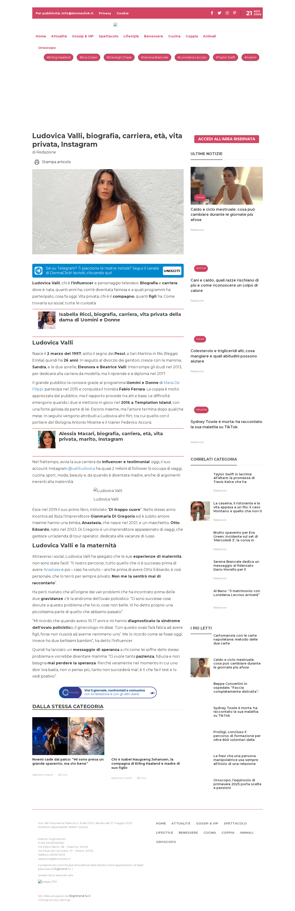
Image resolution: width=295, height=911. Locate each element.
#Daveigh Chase (119, 57)
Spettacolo (108, 36)
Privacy (105, 13)
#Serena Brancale (154, 57)
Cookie (123, 13)
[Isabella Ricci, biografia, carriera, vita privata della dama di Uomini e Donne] (120, 331)
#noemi (250, 57)
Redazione (197, 229)
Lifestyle (131, 36)
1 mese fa (48, 774)
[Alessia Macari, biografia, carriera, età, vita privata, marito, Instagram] (120, 450)
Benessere (153, 36)
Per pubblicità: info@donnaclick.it (64, 13)
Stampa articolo (56, 162)
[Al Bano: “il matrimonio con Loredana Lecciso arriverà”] (238, 600)
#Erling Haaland (58, 57)
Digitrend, (38, 774)
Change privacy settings (54, 900)
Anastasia (52, 569)
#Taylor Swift (225, 57)
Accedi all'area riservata (226, 139)
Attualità (59, 36)
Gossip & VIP (83, 36)
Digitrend (60, 869)
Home (41, 36)
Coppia (192, 36)
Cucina (174, 36)
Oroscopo (47, 48)
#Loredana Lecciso (192, 57)
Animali (209, 36)
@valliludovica (81, 468)
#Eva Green (88, 57)
